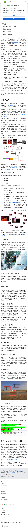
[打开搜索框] (22, 1)
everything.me (11, 465)
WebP (9, 2)
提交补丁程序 (4, 485)
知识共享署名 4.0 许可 (22, 470)
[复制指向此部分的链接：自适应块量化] (10, 240)
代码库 (2, 483)
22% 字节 (14, 459)
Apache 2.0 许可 (18, 471)
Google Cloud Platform (6, 514)
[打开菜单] (2, 1)
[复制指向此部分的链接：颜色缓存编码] (10, 369)
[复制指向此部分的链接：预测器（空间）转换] (14, 304)
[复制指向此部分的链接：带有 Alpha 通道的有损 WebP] (23, 441)
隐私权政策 (6, 522)
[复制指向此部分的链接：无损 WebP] (10, 287)
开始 (14, 18)
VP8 (17, 60)
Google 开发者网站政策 (13, 472)
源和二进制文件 (4, 499)
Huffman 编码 (5, 169)
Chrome (3, 510)
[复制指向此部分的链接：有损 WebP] (10, 100)
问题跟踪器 (3, 493)
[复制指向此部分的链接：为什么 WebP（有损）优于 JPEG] (22, 274)
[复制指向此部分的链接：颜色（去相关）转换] (14, 325)
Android (2, 508)
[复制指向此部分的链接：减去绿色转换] (10, 343)
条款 (2, 522)
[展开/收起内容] (3, 36)
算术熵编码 (14, 167)
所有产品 (3, 517)
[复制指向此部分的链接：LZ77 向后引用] (11, 404)
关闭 (14, 15)
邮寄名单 (3, 491)
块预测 (11, 105)
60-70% (6, 463)
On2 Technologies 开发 (11, 202)
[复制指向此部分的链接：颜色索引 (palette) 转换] (16, 354)
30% (13, 56)
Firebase (3, 512)
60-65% (16, 42)
